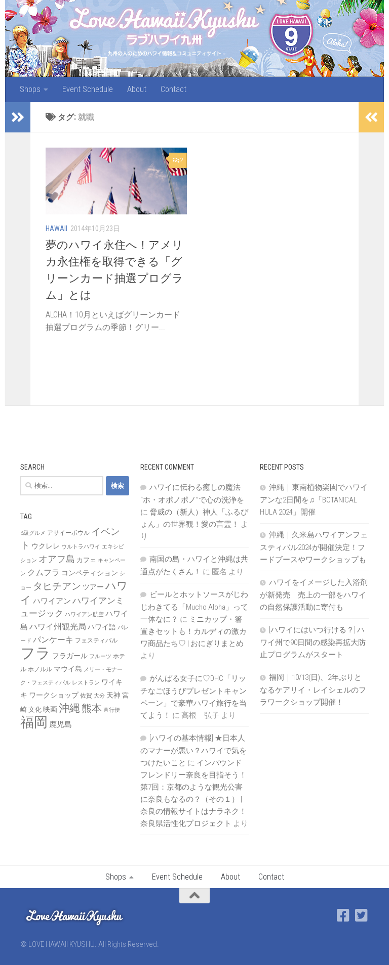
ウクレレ (45, 546)
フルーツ (100, 656)
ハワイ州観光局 (57, 626)
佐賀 (86, 695)
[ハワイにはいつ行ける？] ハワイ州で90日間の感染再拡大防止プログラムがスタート (313, 642)
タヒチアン (57, 586)
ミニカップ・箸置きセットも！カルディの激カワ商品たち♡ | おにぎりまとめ (193, 631)
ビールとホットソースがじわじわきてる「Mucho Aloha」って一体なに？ (194, 607)
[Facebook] (343, 915)
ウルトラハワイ (80, 546)
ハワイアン (52, 601)
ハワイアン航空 (84, 614)
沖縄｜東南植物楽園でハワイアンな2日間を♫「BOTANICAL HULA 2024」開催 (314, 500)
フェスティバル (96, 640)
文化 (35, 709)
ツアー (93, 587)
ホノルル (40, 669)
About (136, 89)
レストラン (86, 682)
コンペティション (89, 573)
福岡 (34, 722)
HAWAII (56, 228)
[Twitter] (362, 915)
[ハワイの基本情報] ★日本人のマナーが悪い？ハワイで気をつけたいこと (193, 750)
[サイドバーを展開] (17, 117)
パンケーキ (53, 640)
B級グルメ (33, 533)
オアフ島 (56, 559)
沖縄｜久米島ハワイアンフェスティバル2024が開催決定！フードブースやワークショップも (314, 547)
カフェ (86, 560)
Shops (30, 89)
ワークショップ (54, 695)
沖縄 (69, 708)
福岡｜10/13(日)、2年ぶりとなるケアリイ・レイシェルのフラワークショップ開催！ (313, 690)
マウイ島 (68, 669)
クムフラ (43, 572)
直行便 (111, 710)
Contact (173, 89)
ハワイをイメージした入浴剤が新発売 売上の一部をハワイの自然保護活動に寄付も (314, 595)
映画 (50, 709)
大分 (99, 696)
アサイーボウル (68, 532)
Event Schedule (87, 89)
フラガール (70, 656)
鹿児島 (60, 724)
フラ (35, 653)
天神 (113, 695)
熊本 (92, 708)
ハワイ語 (102, 627)
